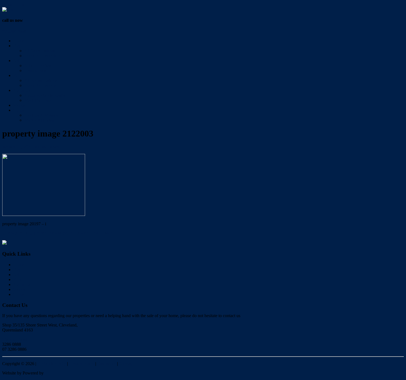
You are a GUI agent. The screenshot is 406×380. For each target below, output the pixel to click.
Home (18, 40)
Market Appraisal (39, 120)
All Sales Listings (39, 50)
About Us (21, 90)
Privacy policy (81, 363)
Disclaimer (106, 363)
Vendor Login (14, 4)
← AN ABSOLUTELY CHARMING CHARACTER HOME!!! (59, 233)
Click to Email (14, 339)
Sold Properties (37, 65)
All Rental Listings (40, 80)
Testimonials (35, 70)
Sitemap (126, 363)
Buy (17, 45)
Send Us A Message (41, 115)
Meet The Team (38, 100)
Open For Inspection (42, 55)
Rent (17, 75)
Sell (16, 60)
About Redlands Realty (44, 95)
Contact (20, 110)
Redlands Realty (51, 363)
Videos (19, 105)
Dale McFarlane (46, 146)
